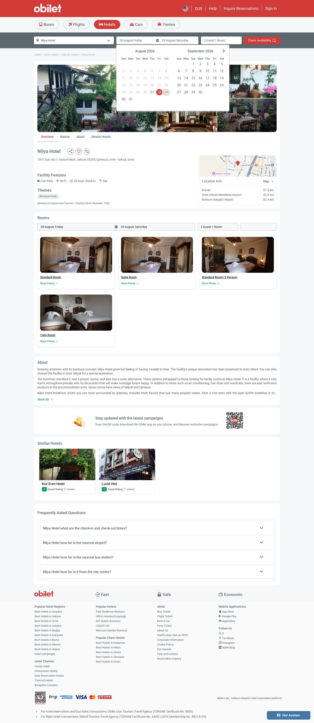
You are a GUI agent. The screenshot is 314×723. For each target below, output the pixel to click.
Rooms (65, 136)
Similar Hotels (101, 136)
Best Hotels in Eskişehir (49, 635)
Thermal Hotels (44, 680)
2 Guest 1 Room (214, 40)
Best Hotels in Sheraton (110, 656)
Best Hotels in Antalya (48, 625)
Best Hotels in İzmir (46, 621)
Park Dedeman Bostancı (110, 611)
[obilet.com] (58, 12)
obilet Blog (228, 647)
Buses (48, 24)
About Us (162, 630)
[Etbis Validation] (40, 698)
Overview (47, 136)
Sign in (271, 8)
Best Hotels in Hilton (108, 647)
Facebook (228, 638)
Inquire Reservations (241, 8)
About (80, 136)
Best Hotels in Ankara (48, 616)
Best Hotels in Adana (47, 649)
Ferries (168, 24)
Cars (138, 24)
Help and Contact (167, 654)
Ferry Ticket (164, 625)
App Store (228, 611)
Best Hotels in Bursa (47, 639)
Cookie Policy (165, 644)
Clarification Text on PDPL (172, 635)
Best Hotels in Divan (108, 661)
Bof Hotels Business (108, 621)
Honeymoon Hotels (46, 671)
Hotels (109, 24)
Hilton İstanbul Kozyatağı (111, 616)
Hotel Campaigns (45, 654)
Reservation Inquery (169, 658)
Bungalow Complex (46, 685)
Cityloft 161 (103, 625)
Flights (78, 24)
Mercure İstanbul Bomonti (111, 630)
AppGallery (228, 621)
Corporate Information (170, 639)
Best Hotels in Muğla (47, 630)
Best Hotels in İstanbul (48, 611)
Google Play (229, 616)
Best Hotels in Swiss (108, 652)
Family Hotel (42, 666)
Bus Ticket (163, 611)
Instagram (228, 642)
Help (213, 8)
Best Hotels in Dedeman (110, 642)
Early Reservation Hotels (49, 675)
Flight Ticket (164, 616)
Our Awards (164, 649)
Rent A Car (163, 621)
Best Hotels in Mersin (47, 644)
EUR (198, 8)
